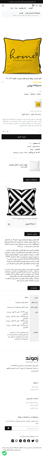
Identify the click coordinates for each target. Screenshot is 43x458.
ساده (25, 153)
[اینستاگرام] (37, 442)
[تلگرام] (20, 442)
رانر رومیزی (22, 8)
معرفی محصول (32, 234)
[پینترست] (24, 442)
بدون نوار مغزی (36, 114)
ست (11, 8)
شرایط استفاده (34, 405)
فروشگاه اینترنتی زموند (32, 13)
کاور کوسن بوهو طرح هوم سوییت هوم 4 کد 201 (23, 78)
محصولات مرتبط (31, 180)
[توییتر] (32, 442)
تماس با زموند (34, 389)
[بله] (4, 453)
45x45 (32, 94)
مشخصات (33, 288)
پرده (16, 8)
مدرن (21, 153)
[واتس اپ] (16, 442)
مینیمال (15, 153)
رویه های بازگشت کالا (32, 403)
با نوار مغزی (25, 114)
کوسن (21, 13)
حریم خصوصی (34, 408)
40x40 (39, 94)
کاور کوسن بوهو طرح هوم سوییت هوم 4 (25, 15)
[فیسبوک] (28, 442)
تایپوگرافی (31, 153)
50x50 (26, 94)
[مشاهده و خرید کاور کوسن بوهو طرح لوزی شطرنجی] (9, 224)
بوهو (31, 149)
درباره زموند (35, 387)
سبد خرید (21, 136)
